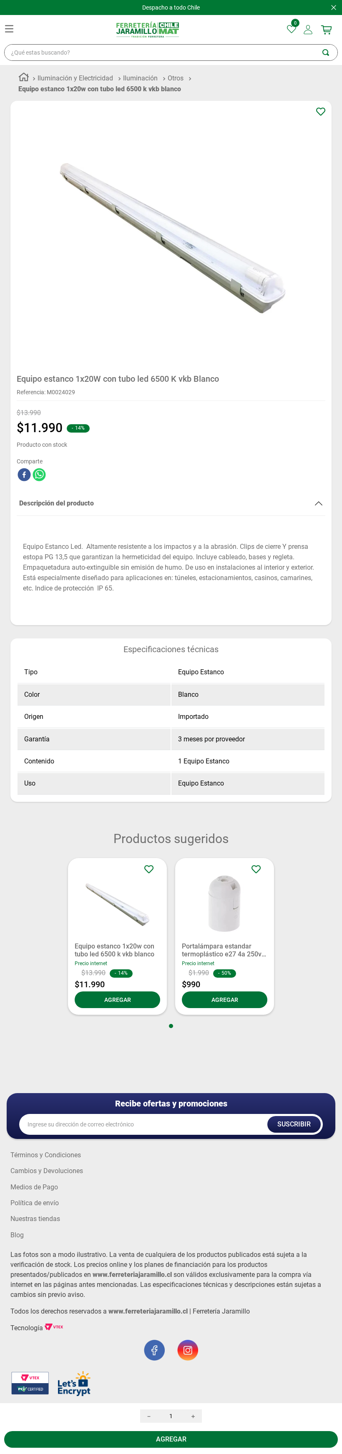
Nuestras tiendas (35, 1219)
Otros (176, 78)
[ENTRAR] (309, 29)
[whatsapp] (39, 475)
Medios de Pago (34, 1187)
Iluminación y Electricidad (75, 78)
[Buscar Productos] (329, 52)
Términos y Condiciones (45, 1155)
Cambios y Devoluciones (46, 1171)
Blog (17, 1235)
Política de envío (34, 1203)
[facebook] (24, 475)
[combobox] (171, 52)
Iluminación (140, 78)
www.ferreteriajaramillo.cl (132, 1275)
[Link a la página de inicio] (24, 78)
